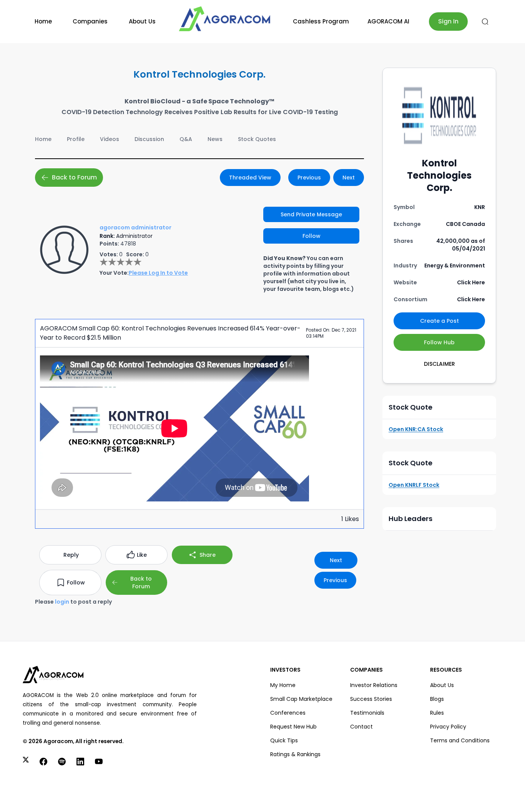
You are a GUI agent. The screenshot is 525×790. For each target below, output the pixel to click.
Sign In (448, 21)
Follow (311, 236)
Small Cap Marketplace (301, 699)
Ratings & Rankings (295, 754)
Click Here (471, 282)
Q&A (185, 139)
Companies (90, 21)
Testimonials (367, 713)
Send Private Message (311, 214)
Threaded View (250, 177)
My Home (283, 685)
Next (348, 177)
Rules (437, 713)
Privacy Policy (448, 726)
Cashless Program (321, 21)
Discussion (149, 139)
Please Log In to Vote (158, 273)
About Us (142, 21)
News (215, 139)
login (62, 602)
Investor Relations (373, 685)
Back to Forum (74, 177)
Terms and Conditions (460, 740)
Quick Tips (284, 740)
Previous (309, 177)
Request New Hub (293, 726)
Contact (361, 726)
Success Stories (371, 699)
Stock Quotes (257, 139)
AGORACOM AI (388, 21)
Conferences (288, 713)
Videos (109, 139)
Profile (76, 139)
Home (43, 21)
